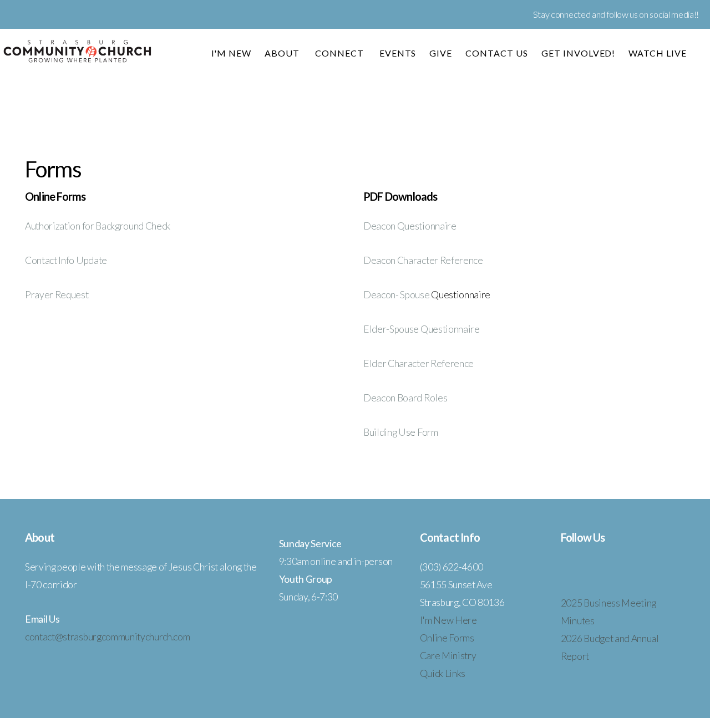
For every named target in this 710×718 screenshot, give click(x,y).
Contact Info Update (66, 260)
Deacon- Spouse (397, 295)
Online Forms (447, 638)
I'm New (231, 53)
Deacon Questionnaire (410, 226)
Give (440, 53)
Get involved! (578, 53)
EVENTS (398, 53)
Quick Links (442, 673)
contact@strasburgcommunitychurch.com (107, 637)
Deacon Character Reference (423, 260)
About (283, 53)
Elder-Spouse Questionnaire (421, 329)
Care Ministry (448, 655)
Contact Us (496, 53)
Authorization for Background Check (97, 226)
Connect (340, 53)
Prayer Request (57, 295)
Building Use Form (400, 432)
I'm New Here (448, 620)
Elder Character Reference (418, 363)
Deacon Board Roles (405, 398)
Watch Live (657, 53)
